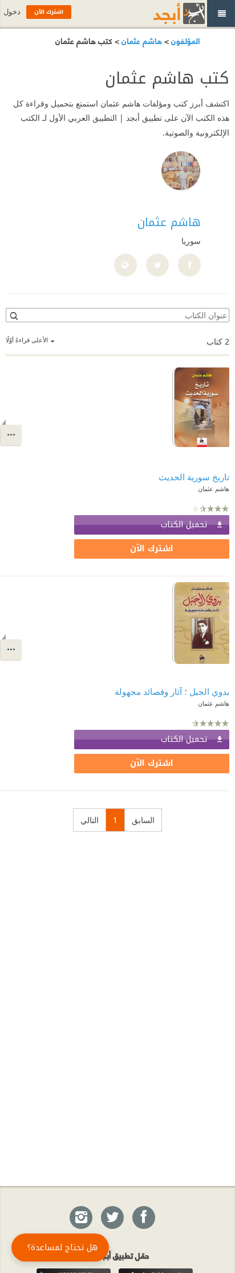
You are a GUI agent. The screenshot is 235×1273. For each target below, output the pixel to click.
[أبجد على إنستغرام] (80, 1218)
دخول (12, 12)
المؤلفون (184, 40)
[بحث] (13, 315)
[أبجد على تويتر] (112, 1218)
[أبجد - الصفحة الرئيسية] (165, 13)
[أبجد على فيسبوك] (143, 1218)
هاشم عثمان (140, 40)
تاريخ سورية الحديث (194, 477)
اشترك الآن (151, 548)
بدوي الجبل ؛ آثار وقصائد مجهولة (172, 691)
